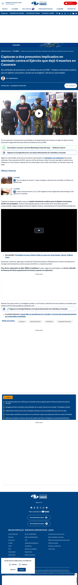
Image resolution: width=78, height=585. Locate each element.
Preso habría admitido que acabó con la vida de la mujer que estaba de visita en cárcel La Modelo (38, 414)
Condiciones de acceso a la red (56, 534)
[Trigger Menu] (3, 3)
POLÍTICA (5, 9)
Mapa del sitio (28, 552)
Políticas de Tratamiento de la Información (56, 570)
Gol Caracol (11, 540)
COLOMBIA (15, 9)
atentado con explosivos (54, 158)
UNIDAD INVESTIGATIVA (45, 9)
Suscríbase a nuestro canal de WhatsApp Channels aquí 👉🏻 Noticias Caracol (36, 148)
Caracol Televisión (13, 534)
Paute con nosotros (30, 555)
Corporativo (51, 549)
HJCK (9, 546)
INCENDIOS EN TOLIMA (33, 13)
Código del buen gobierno (31, 543)
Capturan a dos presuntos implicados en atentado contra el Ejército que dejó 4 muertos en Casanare (47, 51)
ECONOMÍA (60, 9)
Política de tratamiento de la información (59, 540)
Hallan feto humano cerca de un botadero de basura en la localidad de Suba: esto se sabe (35, 411)
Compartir (70, 85)
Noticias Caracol (6, 51)
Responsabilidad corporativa (56, 537)
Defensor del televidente (31, 537)
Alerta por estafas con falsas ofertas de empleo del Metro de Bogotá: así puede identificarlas (37, 418)
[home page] (39, 3)
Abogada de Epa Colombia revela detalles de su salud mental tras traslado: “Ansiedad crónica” (37, 407)
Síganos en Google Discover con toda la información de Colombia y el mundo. (36, 153)
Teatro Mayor (12, 555)
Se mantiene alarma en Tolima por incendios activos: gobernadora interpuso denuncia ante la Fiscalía (37, 402)
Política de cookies (53, 543)
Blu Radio (11, 537)
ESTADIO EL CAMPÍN (48, 13)
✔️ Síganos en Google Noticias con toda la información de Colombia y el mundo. (37, 309)
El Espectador (12, 552)
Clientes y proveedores (31, 549)
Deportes (24, 564)
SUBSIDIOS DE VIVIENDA (17, 13)
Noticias (14, 564)
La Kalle (10, 543)
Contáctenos (28, 546)
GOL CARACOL (26, 9)
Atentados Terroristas (64, 321)
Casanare (22, 321)
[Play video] (39, 113)
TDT (26, 540)
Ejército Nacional (35, 321)
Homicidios (49, 321)
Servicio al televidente (30, 534)
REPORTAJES (71, 9)
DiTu (9, 549)
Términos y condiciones (54, 546)
